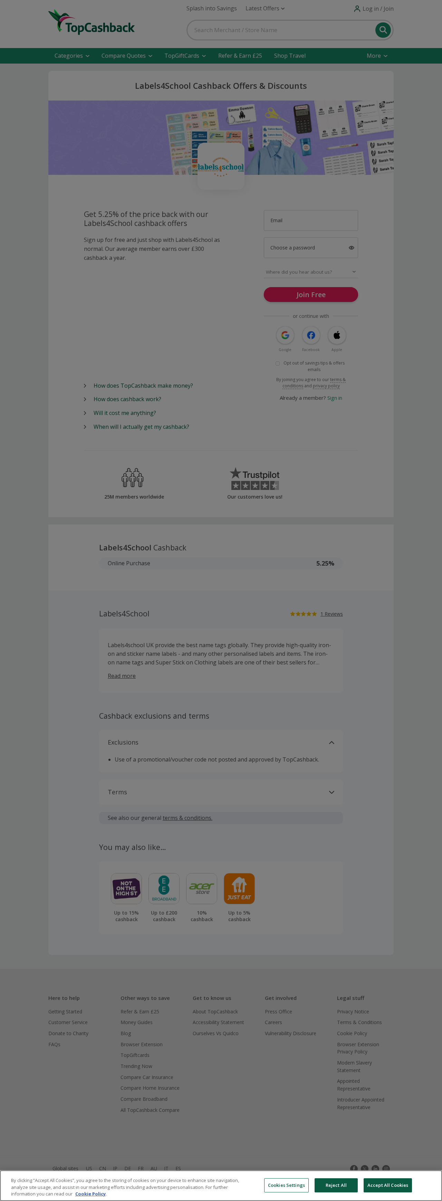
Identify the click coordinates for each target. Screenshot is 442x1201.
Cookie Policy (90, 1194)
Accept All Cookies (387, 1185)
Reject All (336, 1185)
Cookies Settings (286, 1185)
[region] (221, 1185)
